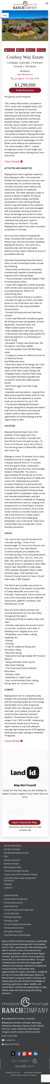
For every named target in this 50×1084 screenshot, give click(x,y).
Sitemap (8, 884)
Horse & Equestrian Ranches (17, 924)
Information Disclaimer (33, 1072)
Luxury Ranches (11, 913)
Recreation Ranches (13, 931)
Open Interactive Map (24, 822)
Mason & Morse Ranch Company (23, 1075)
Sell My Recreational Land (16, 853)
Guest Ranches (11, 906)
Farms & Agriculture (13, 902)
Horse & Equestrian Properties (18, 910)
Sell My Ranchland (12, 845)
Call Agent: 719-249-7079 (26, 78)
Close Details (12, 161)
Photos (10, 50)
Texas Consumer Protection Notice (21, 874)
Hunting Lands (11, 920)
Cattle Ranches (11, 895)
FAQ (6, 856)
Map (21, 50)
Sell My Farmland (12, 849)
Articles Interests (12, 860)
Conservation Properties (16, 899)
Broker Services (11, 863)
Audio (42, 50)
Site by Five (16, 1072)
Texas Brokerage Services (16, 871)
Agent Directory (11, 1044)
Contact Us (9, 1040)
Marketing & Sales (12, 867)
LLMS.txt (8, 887)
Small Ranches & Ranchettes (17, 935)
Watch (31, 50)
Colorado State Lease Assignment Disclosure (20, 879)
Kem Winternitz (25, 74)
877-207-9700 (10, 1036)
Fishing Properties (13, 917)
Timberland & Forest (14, 928)
